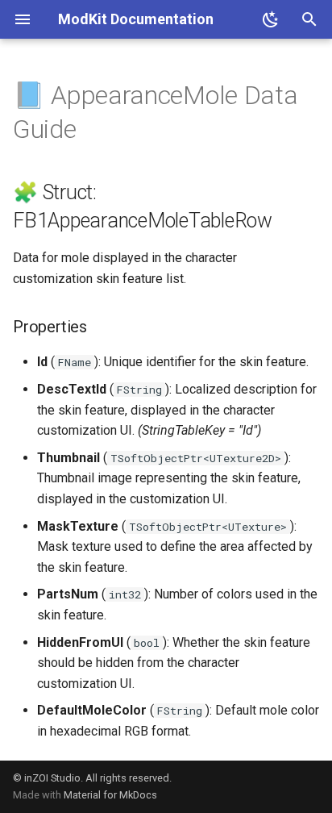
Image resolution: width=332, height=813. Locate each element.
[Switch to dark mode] (271, 19)
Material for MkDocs (110, 795)
